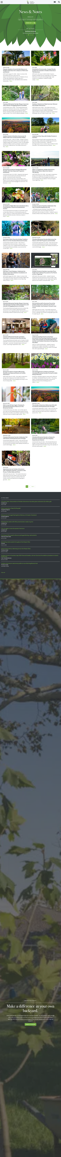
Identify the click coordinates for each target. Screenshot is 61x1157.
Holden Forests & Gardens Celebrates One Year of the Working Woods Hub (44, 206)
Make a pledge (30, 1024)
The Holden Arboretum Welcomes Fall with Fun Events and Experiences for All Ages (44, 405)
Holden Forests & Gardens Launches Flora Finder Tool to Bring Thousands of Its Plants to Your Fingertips (44, 273)
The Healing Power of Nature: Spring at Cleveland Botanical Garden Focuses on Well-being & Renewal (45, 373)
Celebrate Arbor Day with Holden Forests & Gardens (44, 136)
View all (3, 572)
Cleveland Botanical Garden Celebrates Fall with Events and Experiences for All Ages (15, 437)
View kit (29, 23)
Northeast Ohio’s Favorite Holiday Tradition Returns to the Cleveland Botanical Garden (15, 240)
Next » (32, 486)
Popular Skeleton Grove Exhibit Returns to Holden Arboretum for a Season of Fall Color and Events (15, 70)
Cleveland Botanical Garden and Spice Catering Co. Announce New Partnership (14, 337)
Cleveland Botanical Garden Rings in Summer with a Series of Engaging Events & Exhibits (16, 104)
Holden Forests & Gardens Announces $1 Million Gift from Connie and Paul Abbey (14, 136)
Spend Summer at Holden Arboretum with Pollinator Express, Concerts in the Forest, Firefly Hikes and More (14, 470)
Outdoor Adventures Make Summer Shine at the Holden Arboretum (44, 104)
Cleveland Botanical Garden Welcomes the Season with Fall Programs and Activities (44, 240)
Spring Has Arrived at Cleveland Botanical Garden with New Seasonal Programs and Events (14, 171)
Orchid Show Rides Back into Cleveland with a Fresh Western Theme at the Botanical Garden (15, 207)
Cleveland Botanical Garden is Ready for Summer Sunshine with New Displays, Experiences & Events (43, 438)
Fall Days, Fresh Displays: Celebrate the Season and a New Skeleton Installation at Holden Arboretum (15, 273)
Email (31, 35)
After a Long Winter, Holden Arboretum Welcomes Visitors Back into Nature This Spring (43, 171)
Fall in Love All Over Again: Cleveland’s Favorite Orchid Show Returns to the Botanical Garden (13, 406)
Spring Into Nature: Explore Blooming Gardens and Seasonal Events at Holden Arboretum (14, 373)
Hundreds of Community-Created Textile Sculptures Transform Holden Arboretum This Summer (44, 70)
